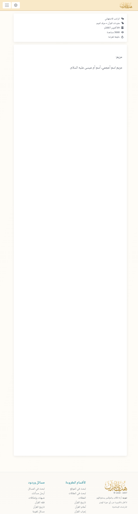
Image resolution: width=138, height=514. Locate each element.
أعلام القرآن (80, 507)
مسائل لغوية (38, 511)
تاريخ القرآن (80, 502)
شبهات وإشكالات (36, 498)
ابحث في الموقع (78, 489)
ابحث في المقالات (77, 493)
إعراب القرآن (80, 511)
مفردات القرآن (113, 23)
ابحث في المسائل (36, 489)
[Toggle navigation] (7, 5)
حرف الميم (101, 23)
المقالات (82, 498)
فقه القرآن (40, 502)
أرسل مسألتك (38, 493)
